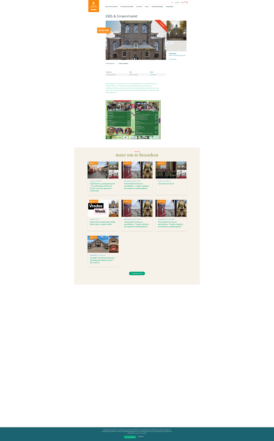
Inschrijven (239, 428)
